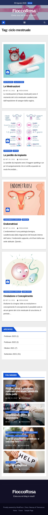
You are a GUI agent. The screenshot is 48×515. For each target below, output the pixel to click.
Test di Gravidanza (21, 435)
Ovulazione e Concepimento (18, 296)
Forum (21, 510)
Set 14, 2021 (10, 228)
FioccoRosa (23, 10)
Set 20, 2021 (10, 159)
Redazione (23, 90)
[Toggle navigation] (24, 22)
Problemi (25, 219)
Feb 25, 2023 (12, 398)
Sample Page (28, 510)
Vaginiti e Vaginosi (16, 465)
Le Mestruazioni (11, 86)
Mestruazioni (8, 82)
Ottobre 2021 (9, 348)
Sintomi (15, 150)
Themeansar (40, 507)
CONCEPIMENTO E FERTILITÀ (12, 219)
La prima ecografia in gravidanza (18, 416)
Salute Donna (19, 82)
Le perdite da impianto (14, 155)
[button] (44, 22)
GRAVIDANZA (7, 150)
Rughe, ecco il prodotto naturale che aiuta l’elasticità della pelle (22, 391)
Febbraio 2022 (10, 342)
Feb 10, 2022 (12, 422)
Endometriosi (10, 224)
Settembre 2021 (10, 354)
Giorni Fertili (26, 291)
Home (15, 510)
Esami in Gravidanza (12, 412)
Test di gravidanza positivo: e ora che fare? (22, 440)
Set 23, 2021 (10, 90)
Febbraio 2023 (10, 336)
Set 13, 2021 (10, 300)
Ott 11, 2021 (12, 469)
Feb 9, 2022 (11, 445)
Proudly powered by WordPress (13, 507)
